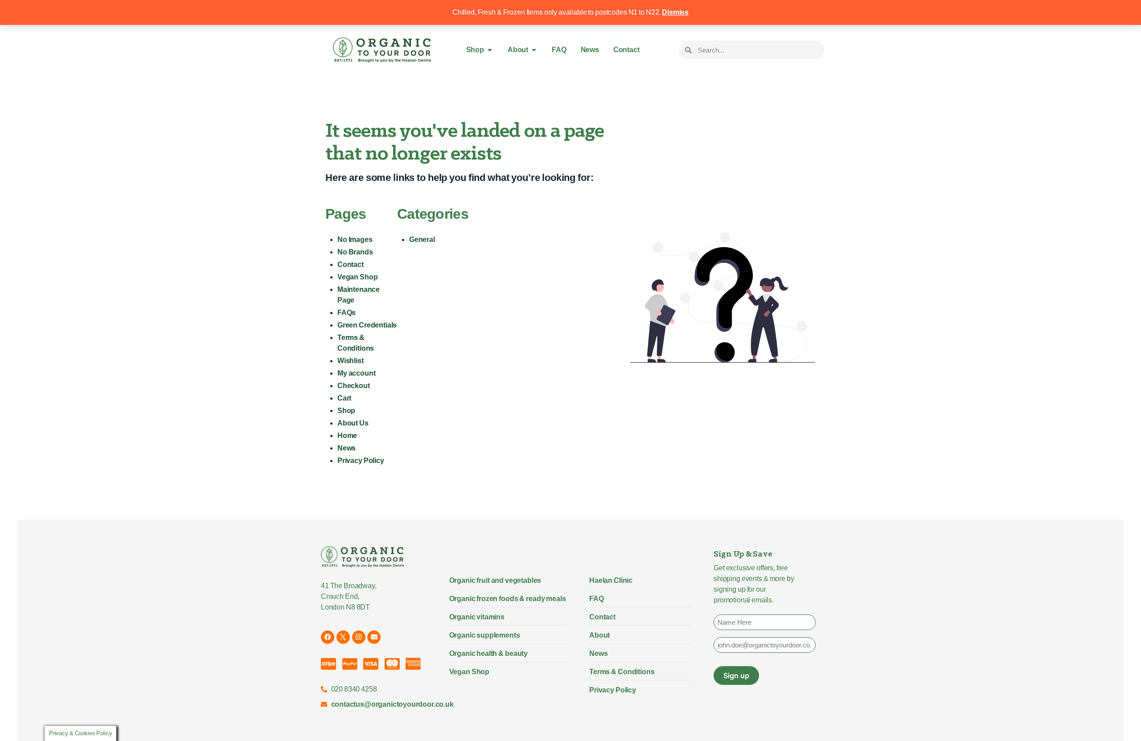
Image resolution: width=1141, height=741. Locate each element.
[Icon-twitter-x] (343, 637)
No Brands (355, 252)
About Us (353, 423)
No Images (355, 239)
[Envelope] (374, 637)
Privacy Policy (360, 460)
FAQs (346, 312)
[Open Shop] (489, 50)
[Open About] (534, 50)
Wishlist (350, 360)
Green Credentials (367, 325)
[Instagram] (358, 637)
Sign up (736, 675)
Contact (350, 264)
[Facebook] (327, 637)
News (346, 448)
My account (356, 373)
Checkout (353, 385)
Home (347, 435)
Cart (344, 398)
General (422, 239)
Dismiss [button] (675, 12)
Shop (346, 410)
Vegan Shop (357, 277)
